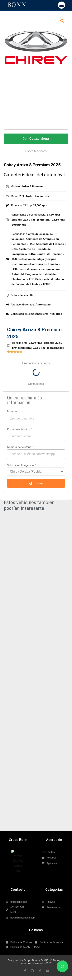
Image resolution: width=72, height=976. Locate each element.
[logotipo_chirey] (36, 47)
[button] (61, 5)
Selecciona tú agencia (21, 465)
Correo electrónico (18, 429)
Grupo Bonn (18, 840)
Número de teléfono (19, 446)
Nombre (12, 411)
